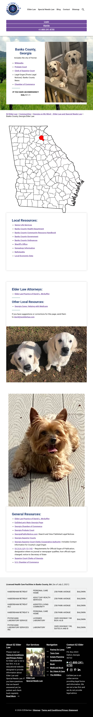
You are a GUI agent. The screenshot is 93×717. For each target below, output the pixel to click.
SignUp (46, 25)
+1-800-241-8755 (46, 29)
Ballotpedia (20, 252)
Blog (59, 9)
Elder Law (31, 9)
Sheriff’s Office (21, 244)
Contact (66, 9)
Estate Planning (57, 657)
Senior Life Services (23, 225)
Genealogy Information (25, 248)
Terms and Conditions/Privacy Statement (60, 710)
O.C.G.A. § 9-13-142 (24, 548)
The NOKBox (55, 675)
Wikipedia (19, 63)
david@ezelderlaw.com (24, 317)
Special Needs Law (46, 9)
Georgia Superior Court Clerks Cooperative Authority (38, 542)
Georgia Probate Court (24, 530)
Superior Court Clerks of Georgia (29, 558)
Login (46, 22)
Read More (11, 696)
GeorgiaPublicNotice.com (26, 534)
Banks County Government (26, 236)
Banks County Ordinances (26, 240)
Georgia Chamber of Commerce (28, 526)
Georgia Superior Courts (25, 538)
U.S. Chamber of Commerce (27, 562)
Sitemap (75, 9)
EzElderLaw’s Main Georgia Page (29, 522)
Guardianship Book (56, 662)
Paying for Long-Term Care (57, 651)
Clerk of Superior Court (25, 71)
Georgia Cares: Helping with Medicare (31, 306)
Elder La (29, 678)
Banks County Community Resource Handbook (35, 233)
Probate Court (21, 67)
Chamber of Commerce (25, 84)
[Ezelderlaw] (13, 14)
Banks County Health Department (29, 229)
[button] (83, 9)
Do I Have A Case (57, 671)
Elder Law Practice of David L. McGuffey (32, 294)
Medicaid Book (56, 668)
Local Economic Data (24, 256)
